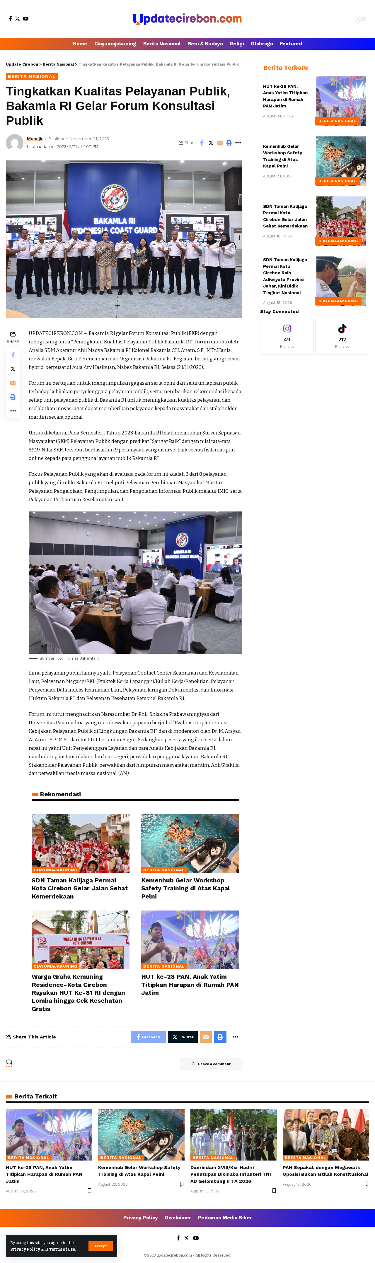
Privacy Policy (25, 1249)
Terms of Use (62, 1249)
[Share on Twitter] (211, 143)
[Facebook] (10, 18)
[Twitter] (17, 18)
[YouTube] (25, 18)
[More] (238, 143)
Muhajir (35, 138)
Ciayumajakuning (55, 869)
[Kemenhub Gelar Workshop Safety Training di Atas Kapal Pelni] (190, 843)
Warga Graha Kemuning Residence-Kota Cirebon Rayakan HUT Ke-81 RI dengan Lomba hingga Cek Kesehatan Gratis (78, 992)
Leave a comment (214, 1064)
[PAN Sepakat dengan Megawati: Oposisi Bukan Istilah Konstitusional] (326, 1135)
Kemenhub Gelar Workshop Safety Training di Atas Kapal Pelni (185, 888)
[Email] (220, 143)
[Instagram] (287, 337)
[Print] (229, 143)
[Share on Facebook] (202, 143)
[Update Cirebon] (187, 19)
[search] (347, 19)
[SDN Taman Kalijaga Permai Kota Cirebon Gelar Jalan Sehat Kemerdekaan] (80, 843)
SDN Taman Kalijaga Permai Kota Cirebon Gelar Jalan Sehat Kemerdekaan (80, 888)
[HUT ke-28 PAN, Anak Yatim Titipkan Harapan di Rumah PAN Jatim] (190, 940)
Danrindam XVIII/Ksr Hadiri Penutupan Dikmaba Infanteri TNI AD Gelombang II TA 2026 (230, 1174)
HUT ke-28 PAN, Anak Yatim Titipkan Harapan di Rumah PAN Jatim (190, 984)
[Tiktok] (342, 337)
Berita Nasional (32, 76)
